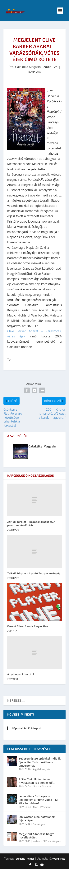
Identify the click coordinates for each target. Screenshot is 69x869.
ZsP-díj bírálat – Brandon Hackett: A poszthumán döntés (31, 523)
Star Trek (46, 786)
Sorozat (37, 786)
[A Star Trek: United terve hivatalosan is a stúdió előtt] (12, 782)
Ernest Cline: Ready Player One (27, 626)
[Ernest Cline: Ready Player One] (34, 602)
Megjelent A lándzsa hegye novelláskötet (36, 835)
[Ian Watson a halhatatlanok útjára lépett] (12, 819)
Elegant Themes (25, 858)
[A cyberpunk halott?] (34, 652)
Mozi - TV (37, 807)
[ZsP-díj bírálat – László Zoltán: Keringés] (34, 551)
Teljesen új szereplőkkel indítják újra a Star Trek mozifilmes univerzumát (40, 762)
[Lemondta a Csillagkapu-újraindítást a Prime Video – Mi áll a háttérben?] (12, 799)
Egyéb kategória (41, 769)
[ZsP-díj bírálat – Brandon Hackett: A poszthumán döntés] (34, 500)
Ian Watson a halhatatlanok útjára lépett (37, 818)
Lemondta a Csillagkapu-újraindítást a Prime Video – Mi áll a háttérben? (38, 800)
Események (39, 824)
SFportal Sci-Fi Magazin (27, 728)
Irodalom (34, 72)
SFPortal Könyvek (52, 841)
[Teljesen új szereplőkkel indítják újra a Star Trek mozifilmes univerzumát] (12, 761)
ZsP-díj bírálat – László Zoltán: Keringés (33, 573)
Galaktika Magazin (28, 67)
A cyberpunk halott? (20, 674)
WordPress (58, 858)
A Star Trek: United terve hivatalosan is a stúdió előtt (36, 781)
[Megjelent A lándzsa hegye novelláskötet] (12, 836)
